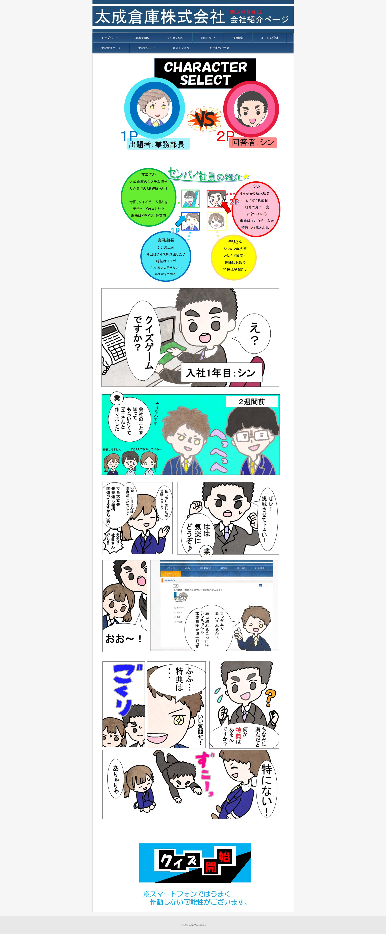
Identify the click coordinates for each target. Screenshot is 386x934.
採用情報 (238, 37)
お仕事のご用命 (219, 48)
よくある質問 (269, 37)
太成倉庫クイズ (111, 48)
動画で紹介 (208, 37)
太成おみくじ (146, 48)
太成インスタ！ (182, 48)
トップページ (109, 37)
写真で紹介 (143, 37)
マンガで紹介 (175, 37)
